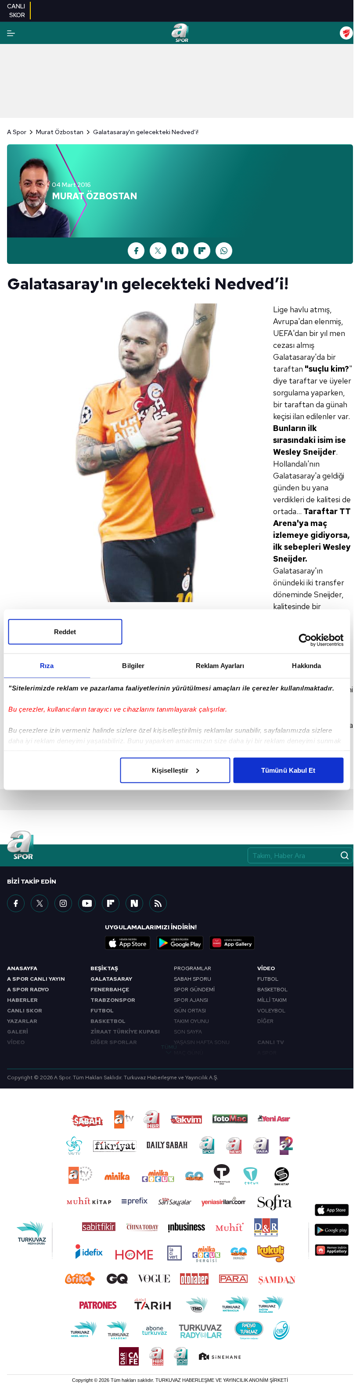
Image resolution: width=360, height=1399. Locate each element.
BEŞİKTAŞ (104, 968)
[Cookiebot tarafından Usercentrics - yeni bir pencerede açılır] (304, 640)
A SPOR (267, 1052)
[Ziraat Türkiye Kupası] (346, 33)
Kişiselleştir (170, 770)
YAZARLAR (22, 1021)
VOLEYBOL (271, 1010)
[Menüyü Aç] (11, 33)
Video (266, 968)
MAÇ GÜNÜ (188, 1052)
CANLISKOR (16, 10)
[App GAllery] (232, 943)
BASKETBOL (108, 1021)
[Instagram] (63, 903)
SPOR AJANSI (191, 1000)
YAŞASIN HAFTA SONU (202, 1042)
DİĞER (265, 1021)
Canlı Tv (270, 1042)
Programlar (192, 968)
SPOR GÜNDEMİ (194, 989)
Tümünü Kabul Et (288, 770)
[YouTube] (87, 903)
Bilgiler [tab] (133, 665)
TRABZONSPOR (112, 1000)
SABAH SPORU (192, 979)
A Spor (16, 131)
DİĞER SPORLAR (113, 1042)
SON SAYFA (188, 1031)
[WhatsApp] (224, 250)
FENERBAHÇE (109, 989)
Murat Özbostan (59, 131)
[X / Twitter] (158, 250)
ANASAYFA (22, 968)
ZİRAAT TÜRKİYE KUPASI (125, 1031)
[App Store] (128, 943)
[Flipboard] (202, 250)
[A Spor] (179, 33)
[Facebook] (136, 250)
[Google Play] (180, 943)
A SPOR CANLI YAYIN (36, 979)
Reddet (65, 631)
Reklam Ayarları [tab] (220, 665)
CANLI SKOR (24, 1010)
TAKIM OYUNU (191, 1021)
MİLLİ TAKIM (272, 1000)
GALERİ (17, 1031)
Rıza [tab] (47, 665)
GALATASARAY (111, 979)
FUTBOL (102, 1010)
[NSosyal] (134, 903)
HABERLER (22, 1000)
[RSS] (158, 903)
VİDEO (16, 1042)
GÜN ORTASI (190, 1010)
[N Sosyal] (180, 250)
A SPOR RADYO (28, 989)
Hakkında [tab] (306, 665)
